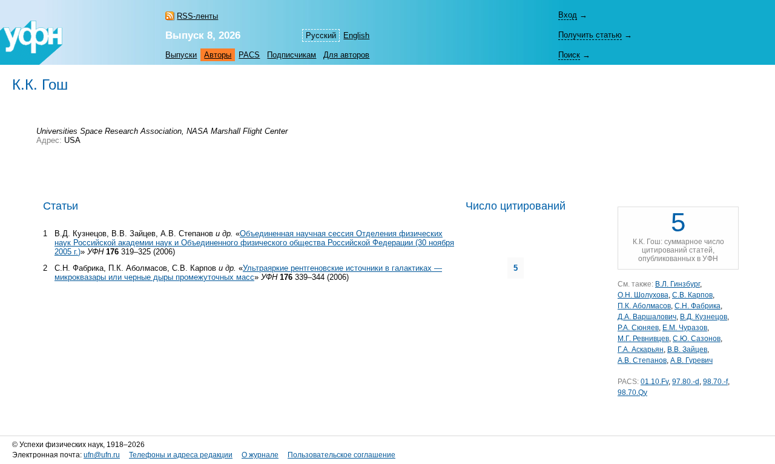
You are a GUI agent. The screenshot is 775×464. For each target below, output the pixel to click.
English (356, 35)
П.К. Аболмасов (644, 306)
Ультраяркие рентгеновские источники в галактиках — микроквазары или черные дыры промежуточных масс (248, 272)
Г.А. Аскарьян (641, 349)
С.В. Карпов (692, 295)
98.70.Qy (632, 392)
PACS (249, 54)
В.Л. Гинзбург (677, 284)
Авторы (217, 54)
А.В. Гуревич (691, 360)
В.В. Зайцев (687, 349)
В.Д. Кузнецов (703, 317)
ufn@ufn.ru (102, 455)
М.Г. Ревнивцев (643, 338)
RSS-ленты (197, 16)
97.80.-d (685, 381)
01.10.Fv (654, 381)
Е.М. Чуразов (684, 327)
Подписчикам (291, 54)
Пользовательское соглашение (341, 455)
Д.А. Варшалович (647, 317)
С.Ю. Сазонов (697, 338)
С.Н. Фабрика (697, 306)
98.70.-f (715, 381)
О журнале (260, 455)
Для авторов (346, 54)
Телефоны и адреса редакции (180, 455)
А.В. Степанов (642, 360)
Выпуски (181, 54)
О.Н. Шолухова (643, 295)
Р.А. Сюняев (638, 327)
